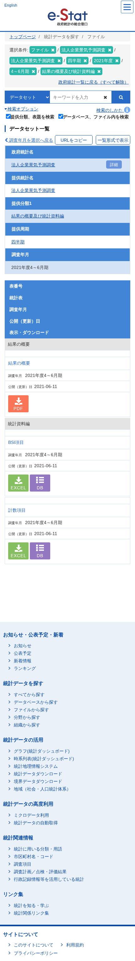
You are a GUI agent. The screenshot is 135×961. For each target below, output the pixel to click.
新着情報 (22, 661)
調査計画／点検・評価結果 (40, 871)
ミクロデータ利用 (31, 815)
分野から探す (27, 717)
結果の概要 (19, 363)
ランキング (25, 668)
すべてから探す (29, 694)
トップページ (22, 36)
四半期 (17, 241)
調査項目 (22, 864)
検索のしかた (110, 110)
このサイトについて (33, 945)
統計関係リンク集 (31, 913)
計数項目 (17, 510)
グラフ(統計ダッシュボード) (42, 751)
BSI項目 (16, 442)
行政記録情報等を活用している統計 (49, 879)
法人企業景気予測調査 (33, 164)
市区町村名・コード (33, 856)
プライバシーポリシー (36, 953)
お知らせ (22, 645)
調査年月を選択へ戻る (30, 140)
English (10, 5)
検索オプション (22, 109)
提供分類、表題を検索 (32, 116)
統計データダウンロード (38, 774)
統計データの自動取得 (36, 823)
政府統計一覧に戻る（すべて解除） (93, 82)
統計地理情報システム (36, 766)
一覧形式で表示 (113, 140)
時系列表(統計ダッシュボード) (44, 758)
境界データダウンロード (38, 781)
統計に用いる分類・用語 (38, 849)
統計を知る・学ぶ (31, 905)
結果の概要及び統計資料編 (37, 215)
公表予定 (22, 653)
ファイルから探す (31, 709)
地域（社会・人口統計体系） (42, 789)
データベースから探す (36, 702)
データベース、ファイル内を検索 (96, 116)
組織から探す (27, 725)
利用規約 (75, 945)
